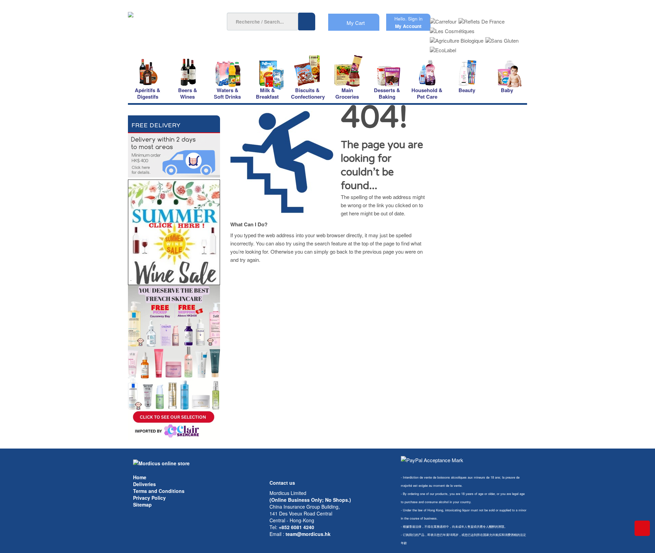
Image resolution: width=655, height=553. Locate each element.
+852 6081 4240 (296, 527)
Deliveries (144, 484)
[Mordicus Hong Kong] (161, 462)
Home (139, 477)
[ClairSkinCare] (174, 361)
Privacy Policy (149, 497)
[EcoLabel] (443, 48)
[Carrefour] (443, 19)
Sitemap (142, 504)
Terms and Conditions (159, 490)
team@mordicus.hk (308, 533)
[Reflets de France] (481, 19)
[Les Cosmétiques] (452, 28)
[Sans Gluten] (502, 38)
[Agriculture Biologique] (456, 38)
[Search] (306, 21)
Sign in (415, 18)
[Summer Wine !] (174, 230)
